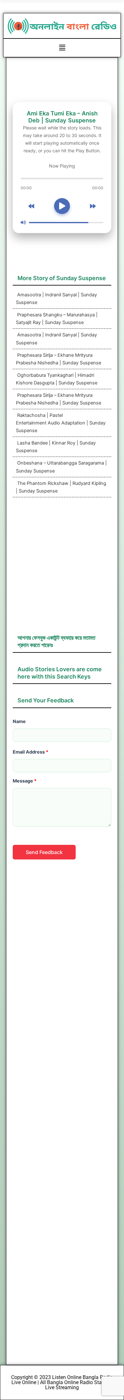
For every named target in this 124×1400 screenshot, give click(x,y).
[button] (62, 48)
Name (19, 721)
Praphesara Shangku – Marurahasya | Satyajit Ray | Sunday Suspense (57, 318)
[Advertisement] (62, 569)
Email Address (30, 752)
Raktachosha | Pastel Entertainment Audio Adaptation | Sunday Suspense (61, 422)
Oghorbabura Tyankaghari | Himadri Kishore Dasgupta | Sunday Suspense (56, 379)
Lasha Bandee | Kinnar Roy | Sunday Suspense (56, 446)
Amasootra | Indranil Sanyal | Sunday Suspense (56, 298)
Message (25, 781)
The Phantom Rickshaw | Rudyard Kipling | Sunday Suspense (61, 487)
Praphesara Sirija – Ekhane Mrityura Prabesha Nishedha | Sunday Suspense (58, 359)
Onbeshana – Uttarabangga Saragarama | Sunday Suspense (61, 466)
